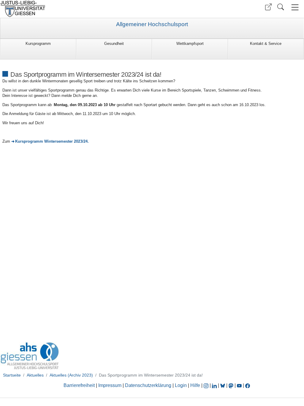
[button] (268, 7)
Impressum (109, 385)
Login (181, 385)
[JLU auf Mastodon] (232, 385)
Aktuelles (35, 375)
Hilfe (195, 385)
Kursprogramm (38, 43)
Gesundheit (114, 43)
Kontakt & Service (265, 43)
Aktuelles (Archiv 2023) (71, 375)
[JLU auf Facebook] (247, 385)
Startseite (12, 375)
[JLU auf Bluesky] (223, 385)
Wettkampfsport (190, 43)
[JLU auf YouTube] (239, 385)
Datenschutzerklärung (148, 385)
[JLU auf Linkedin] (215, 385)
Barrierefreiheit (79, 385)
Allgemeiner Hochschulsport (152, 24)
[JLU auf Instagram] (207, 385)
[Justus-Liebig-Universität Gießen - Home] (75, 9)
